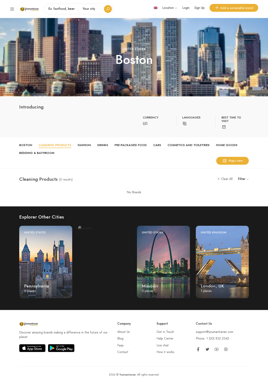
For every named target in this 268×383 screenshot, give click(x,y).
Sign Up (199, 8)
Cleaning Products (55, 145)
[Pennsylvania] (45, 261)
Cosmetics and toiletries (189, 145)
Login (186, 8)
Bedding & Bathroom (36, 153)
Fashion (84, 145)
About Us (123, 332)
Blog (120, 338)
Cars (157, 145)
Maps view (236, 161)
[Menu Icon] (12, 9)
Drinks (102, 145)
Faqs (120, 345)
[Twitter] (207, 350)
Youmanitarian (127, 375)
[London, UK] (222, 261)
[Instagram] (225, 350)
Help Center (165, 338)
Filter (242, 179)
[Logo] (29, 9)
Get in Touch (165, 332)
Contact (122, 352)
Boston (25, 145)
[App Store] (32, 348)
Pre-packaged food (131, 145)
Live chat (163, 345)
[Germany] (85, 228)
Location (168, 8)
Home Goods (226, 145)
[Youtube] (216, 350)
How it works (165, 352)
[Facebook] (198, 350)
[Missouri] (163, 261)
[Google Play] (61, 348)
